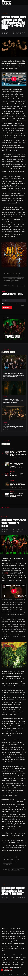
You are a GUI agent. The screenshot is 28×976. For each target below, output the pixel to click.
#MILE (5, 278)
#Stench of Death (7, 864)
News (4, 884)
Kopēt (22, 285)
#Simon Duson (6, 861)
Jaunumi (5, 13)
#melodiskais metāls (8, 275)
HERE (6, 573)
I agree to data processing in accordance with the (13, 304)
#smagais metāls (11, 278)
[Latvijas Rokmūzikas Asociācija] (6, 2)
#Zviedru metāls (15, 280)
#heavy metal (6, 859)
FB (8, 285)
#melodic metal (17, 273)
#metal (15, 275)
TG (15, 285)
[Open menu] (25, 2)
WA (12, 285)
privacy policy (22, 304)
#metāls (20, 275)
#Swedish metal (20, 278)
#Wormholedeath (7, 280)
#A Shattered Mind (7, 273)
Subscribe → (6, 308)
